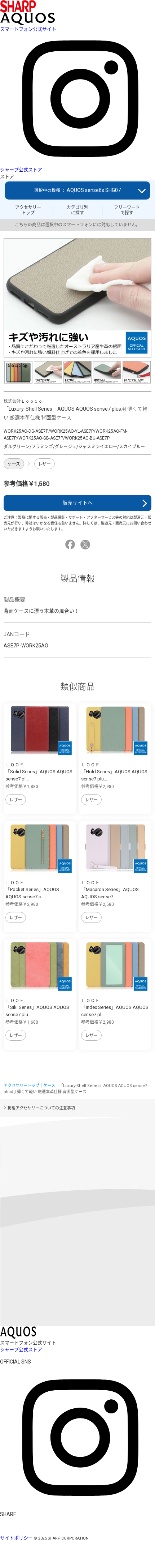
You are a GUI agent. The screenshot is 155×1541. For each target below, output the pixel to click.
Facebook (71, 544)
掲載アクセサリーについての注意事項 (41, 1108)
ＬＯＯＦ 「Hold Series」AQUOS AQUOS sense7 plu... (114, 772)
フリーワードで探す (127, 210)
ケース (14, 464)
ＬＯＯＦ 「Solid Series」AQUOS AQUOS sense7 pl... (38, 772)
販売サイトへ (77, 503)
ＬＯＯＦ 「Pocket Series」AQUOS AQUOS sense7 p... (32, 889)
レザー (44, 464)
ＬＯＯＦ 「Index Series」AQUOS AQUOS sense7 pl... (115, 1007)
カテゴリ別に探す (77, 210)
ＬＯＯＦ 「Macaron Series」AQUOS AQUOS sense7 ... (110, 889)
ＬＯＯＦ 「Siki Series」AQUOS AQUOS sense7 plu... (37, 1007)
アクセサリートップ (28, 210)
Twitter (86, 544)
